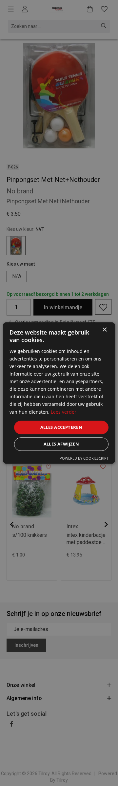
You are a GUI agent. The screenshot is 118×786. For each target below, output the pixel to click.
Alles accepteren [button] (61, 427)
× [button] (104, 329)
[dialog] (59, 393)
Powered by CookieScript (84, 458)
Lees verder (63, 412)
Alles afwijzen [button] (61, 444)
